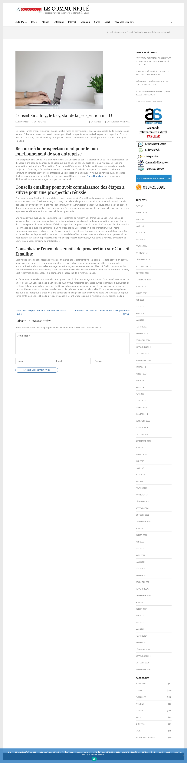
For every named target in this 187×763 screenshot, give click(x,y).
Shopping (85, 22)
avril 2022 (140, 555)
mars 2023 (141, 481)
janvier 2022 (142, 575)
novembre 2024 (143, 347)
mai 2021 (140, 622)
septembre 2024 (143, 360)
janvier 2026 (142, 253)
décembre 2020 (143, 649)
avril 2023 (140, 475)
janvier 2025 (142, 333)
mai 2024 (140, 387)
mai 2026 (140, 226)
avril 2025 (140, 313)
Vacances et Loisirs (124, 22)
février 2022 (141, 569)
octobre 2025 (142, 273)
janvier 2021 (142, 643)
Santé (97, 22)
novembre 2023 (143, 427)
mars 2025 (141, 320)
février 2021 (141, 636)
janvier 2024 (142, 414)
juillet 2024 (141, 374)
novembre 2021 (143, 589)
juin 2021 (140, 616)
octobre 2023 (142, 434)
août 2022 (141, 528)
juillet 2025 (141, 293)
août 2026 (141, 206)
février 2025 (141, 327)
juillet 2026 (141, 212)
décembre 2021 (143, 582)
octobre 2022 (142, 515)
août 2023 (141, 448)
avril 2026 (140, 233)
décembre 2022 (143, 501)
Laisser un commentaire (118, 122)
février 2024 (141, 407)
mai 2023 (140, 468)
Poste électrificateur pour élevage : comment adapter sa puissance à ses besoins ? (153, 61)
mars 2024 (141, 401)
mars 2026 (141, 239)
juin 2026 (140, 219)
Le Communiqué (66, 8)
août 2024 (141, 367)
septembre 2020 (143, 669)
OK (94, 759)
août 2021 (141, 602)
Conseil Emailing (95, 176)
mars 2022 (141, 562)
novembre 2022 (143, 508)
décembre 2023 (143, 421)
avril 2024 (140, 394)
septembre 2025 (143, 280)
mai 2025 (140, 307)
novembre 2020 (143, 656)
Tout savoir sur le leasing (149, 101)
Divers (34, 22)
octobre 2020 (142, 663)
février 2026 (141, 246)
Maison (45, 22)
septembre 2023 (143, 441)
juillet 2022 (141, 535)
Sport (107, 22)
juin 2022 (140, 542)
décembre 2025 (143, 259)
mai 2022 (140, 548)
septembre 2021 (143, 595)
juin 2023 (140, 461)
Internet (72, 22)
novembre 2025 (143, 266)
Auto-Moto (21, 22)
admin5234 (24, 122)
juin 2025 (140, 300)
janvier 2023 (142, 495)
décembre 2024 (143, 340)
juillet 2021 (141, 609)
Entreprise (59, 22)
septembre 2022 (143, 522)
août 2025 (141, 286)
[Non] (183, 755)
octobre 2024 (142, 354)
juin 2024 (140, 380)
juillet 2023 (141, 454)
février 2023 (141, 488)
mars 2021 (141, 629)
